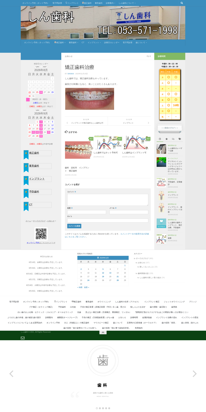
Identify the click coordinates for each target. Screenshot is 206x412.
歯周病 (174, 307)
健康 (169, 238)
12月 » (86, 287)
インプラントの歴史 (189, 317)
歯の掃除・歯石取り (158, 307)
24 (88, 280)
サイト (69, 216)
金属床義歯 (147, 317)
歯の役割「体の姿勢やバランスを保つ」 (80, 328)
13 (110, 273)
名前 (70, 208)
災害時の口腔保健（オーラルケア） (142, 323)
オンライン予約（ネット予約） (35, 3)
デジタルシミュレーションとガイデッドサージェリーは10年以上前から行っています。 (175, 166)
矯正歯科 (88, 3)
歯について (140, 42)
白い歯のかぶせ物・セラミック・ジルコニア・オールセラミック (45, 312)
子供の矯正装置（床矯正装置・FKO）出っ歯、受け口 (103, 307)
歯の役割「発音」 (169, 323)
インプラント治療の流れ (166, 317)
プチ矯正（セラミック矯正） (41, 307)
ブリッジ (193, 302)
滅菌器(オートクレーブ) (67, 317)
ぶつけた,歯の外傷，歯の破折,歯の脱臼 (24, 317)
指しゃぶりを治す (138, 307)
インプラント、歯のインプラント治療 (175, 209)
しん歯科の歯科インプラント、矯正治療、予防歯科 (175, 225)
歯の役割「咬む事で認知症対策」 (116, 328)
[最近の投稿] (160, 139)
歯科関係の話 (172, 145)
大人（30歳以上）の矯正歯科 (76, 323)
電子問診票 (57, 3)
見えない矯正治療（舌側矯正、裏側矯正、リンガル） (108, 312)
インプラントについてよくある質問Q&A (25, 323)
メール (113, 208)
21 (118, 277)
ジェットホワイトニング (174, 302)
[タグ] (179, 139)
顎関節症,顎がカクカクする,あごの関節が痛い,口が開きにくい (161, 312)
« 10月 (79, 287)
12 (103, 273)
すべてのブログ (173, 158)
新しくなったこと (147, 267)
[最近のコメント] (173, 139)
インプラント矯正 (152, 302)
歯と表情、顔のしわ (189, 323)
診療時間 (134, 317)
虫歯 (79, 312)
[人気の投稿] (166, 139)
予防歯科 (62, 307)
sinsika (70, 74)
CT (83, 42)
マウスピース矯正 (101, 323)
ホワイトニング (104, 302)
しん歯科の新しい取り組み (150, 278)
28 (118, 280)
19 (103, 277)
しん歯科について (126, 3)
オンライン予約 (53, 323)
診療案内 (109, 3)
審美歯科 (99, 3)
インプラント (73, 3)
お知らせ (68, 56)
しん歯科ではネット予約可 (105, 153)
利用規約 (139, 328)
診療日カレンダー (111, 42)
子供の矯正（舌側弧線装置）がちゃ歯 (98, 317)
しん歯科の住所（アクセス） (127, 302)
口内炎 (73, 307)
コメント (71, 192)
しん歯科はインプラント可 (134, 153)
